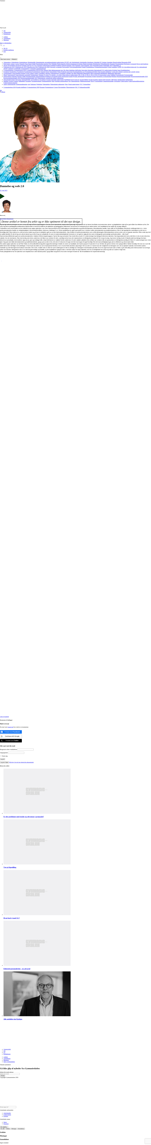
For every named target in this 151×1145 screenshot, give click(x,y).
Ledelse (32, 73)
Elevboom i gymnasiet (130, 64)
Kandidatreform (125, 70)
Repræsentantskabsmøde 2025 (29, 78)
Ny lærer (46, 75)
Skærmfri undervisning (57, 79)
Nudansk (41, 75)
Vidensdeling (46, 84)
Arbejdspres (90, 62)
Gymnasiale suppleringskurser (37, 68)
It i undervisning (107, 70)
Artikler (5, 37)
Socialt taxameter (93, 79)
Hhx (42, 70)
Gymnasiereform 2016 (20, 70)
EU (33, 65)
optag (108, 75)
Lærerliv (133, 72)
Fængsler (39, 65)
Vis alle (2, 1128)
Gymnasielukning (8, 70)
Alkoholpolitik (31, 62)
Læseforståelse (7, 73)
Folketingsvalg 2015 (9, 67)
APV (67, 62)
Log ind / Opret (4, 762)
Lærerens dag (127, 72)
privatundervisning (56, 76)
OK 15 (84, 75)
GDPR (119, 67)
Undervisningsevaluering (10, 83)
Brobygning (6, 64)
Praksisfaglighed (40, 76)
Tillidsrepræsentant (85, 81)
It (102, 70)
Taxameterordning (36, 81)
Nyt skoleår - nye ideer (55, 75)
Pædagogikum (7, 76)
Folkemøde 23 (117, 65)
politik (24, 76)
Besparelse (125, 62)
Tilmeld (2, 1075)
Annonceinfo (7, 32)
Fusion (110, 67)
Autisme (104, 62)
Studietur (5, 81)
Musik (5, 75)
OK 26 (5, 48)
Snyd (72, 79)
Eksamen (112, 64)
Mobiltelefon (103, 73)
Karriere (5, 1116)
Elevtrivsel (18, 65)
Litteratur (47, 73)
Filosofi (64, 65)
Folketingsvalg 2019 (20, 67)
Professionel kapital (67, 76)
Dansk (30, 64)
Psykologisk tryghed (90, 76)
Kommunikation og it (79, 72)
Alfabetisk (14, 59)
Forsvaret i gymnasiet (56, 67)
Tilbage (3, 92)
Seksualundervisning (9, 79)
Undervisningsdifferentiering (136, 81)
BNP (129, 62)
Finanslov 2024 (79, 65)
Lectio (27, 73)
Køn (99, 72)
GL (4, 1052)
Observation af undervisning (70, 75)
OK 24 (93, 75)
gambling (114, 67)
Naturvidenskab (19, 75)
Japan (119, 70)
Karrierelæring (36, 72)
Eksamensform (119, 64)
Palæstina (14, 76)
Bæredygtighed (117, 62)
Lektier (36, 73)
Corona (17, 64)
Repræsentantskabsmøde (124, 76)
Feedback (58, 65)
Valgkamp (33, 84)
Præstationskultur (30, 76)
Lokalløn (68, 73)
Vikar (66, 84)
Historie (46, 70)
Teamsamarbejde (46, 81)
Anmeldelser (6, 38)
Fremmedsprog (90, 67)
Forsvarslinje (65, 67)
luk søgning (4, 1127)
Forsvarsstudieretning (75, 67)
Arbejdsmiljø (83, 62)
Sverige (11, 81)
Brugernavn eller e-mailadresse (8, 749)
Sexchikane (42, 79)
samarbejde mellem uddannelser (55, 78)
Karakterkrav (13, 72)
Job (4, 30)
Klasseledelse (53, 72)
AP (65, 62)
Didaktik (54, 64)
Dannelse (22, 64)
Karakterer (6, 72)
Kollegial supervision (67, 72)
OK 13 (80, 75)
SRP (112, 79)
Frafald (84, 67)
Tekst (52, 81)
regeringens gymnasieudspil (104, 76)
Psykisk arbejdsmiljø (78, 76)
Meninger (6, 40)
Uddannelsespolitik (108, 81)
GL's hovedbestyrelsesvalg (129, 67)
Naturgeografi (11, 75)
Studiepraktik (121, 79)
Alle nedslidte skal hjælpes (12, 1019)
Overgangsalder (128, 75)
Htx (65, 70)
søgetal (100, 79)
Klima (59, 72)
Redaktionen (6, 34)
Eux (35, 65)
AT (101, 62)
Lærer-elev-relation (117, 72)
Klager (47, 72)
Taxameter (28, 81)
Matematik (80, 73)
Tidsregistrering (75, 81)
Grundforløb (16, 68)
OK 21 (88, 75)
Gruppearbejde (25, 68)
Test (69, 81)
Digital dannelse (61, 64)
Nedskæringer (34, 75)
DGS (49, 64)
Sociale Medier (84, 79)
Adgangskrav (7, 62)
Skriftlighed (67, 79)
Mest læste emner (5, 59)
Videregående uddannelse (57, 84)
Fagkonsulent (46, 65)
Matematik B (86, 73)
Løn (72, 73)
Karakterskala (28, 72)
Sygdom (15, 81)
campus (12, 64)
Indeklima (72, 70)
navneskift (27, 75)
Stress (115, 79)
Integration (91, 70)
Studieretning (129, 79)
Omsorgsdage (103, 75)
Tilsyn (92, 81)
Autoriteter (110, 62)
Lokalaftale (62, 73)
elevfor (5, 65)
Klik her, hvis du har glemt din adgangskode (21, 762)
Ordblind (112, 75)
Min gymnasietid (95, 73)
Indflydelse (78, 70)
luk (1, 90)
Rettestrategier (42, 78)
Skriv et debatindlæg (5, 43)
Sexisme (48, 79)
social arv (77, 79)
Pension (19, 76)
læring (137, 72)
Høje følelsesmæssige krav (55, 70)
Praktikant (48, 76)
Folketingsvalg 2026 (44, 67)
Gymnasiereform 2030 (32, 70)
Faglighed (53, 65)
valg (29, 84)
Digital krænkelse (88, 64)
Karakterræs (20, 72)
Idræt (67, 70)
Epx (4, 51)
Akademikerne (23, 62)
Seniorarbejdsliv (26, 79)
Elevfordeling (11, 65)
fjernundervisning (98, 65)
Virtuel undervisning (73, 84)
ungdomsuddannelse (21, 84)
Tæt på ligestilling (9, 867)
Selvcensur (18, 79)
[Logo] (37, 26)
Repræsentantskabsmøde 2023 (139, 76)
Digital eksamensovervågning (74, 64)
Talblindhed (21, 81)
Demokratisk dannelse (42, 64)
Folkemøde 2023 (107, 65)
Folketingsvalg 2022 (32, 67)
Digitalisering (96, 64)
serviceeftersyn (35, 79)
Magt (75, 73)
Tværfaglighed (98, 81)
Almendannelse (40, 62)
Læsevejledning (16, 73)
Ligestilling (41, 73)
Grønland (10, 68)
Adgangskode (4, 752)
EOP (28, 65)
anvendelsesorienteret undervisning (54, 62)
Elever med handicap (142, 64)
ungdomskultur (11, 84)
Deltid (34, 64)
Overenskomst (120, 75)
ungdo (5, 84)
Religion (114, 76)
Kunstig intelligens (8, 50)
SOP (104, 79)
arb (70, 62)
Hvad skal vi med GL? (11, 918)
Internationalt (97, 70)
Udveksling (117, 81)
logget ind (10, 727)
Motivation (118, 73)
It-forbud (114, 70)
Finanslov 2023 (70, 65)
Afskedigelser (15, 62)
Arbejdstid (97, 62)
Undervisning (124, 81)
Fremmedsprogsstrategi (101, 67)
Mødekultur (111, 73)
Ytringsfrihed (86, 84)
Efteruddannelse (105, 64)
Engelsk (24, 65)
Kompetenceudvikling (91, 72)
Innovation (84, 70)
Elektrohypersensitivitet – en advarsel (16, 969)
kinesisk (43, 72)
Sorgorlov (108, 79)
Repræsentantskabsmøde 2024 (11, 78)
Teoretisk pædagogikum (61, 81)
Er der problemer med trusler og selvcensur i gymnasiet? (23, 817)
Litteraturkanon (54, 73)
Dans (26, 64)
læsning (23, 73)
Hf (40, 70)
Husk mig (5, 756)
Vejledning (39, 84)
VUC (81, 84)
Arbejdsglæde (75, 62)
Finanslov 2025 (88, 65)
